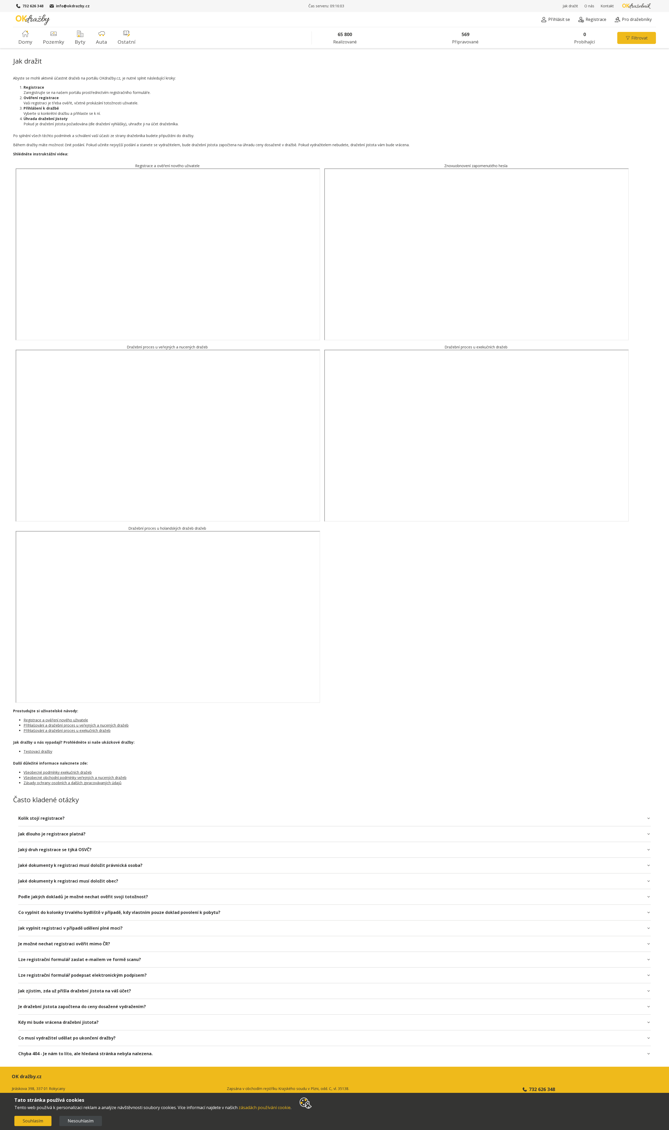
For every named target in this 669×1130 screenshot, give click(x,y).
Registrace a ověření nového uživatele (56, 719)
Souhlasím (33, 1121)
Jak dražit (570, 5)
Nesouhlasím (81, 1121)
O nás (589, 5)
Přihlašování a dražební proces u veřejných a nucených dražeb (76, 725)
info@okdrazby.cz (73, 5)
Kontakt (607, 5)
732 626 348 (32, 5)
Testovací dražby (38, 751)
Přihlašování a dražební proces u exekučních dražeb (67, 730)
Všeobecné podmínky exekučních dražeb (58, 772)
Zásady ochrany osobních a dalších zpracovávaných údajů (73, 782)
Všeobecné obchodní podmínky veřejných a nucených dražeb (75, 777)
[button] (555, 20)
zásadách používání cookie (265, 1107)
